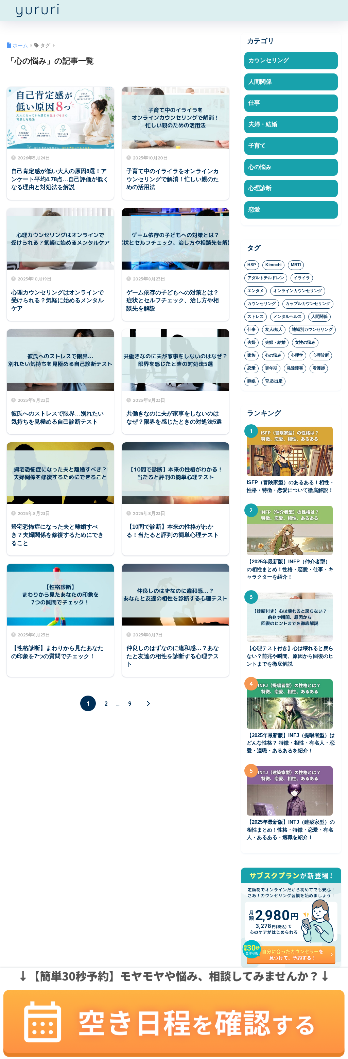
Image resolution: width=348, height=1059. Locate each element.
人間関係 (260, 82)
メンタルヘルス (287, 316)
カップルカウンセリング (307, 303)
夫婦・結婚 (262, 124)
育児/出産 (273, 381)
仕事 (254, 103)
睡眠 (251, 381)
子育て (257, 145)
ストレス (255, 316)
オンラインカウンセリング (297, 290)
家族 (251, 355)
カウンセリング (268, 60)
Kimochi (273, 264)
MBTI (296, 264)
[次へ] (148, 703)
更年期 (271, 368)
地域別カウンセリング (312, 329)
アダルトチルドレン (265, 277)
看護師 (319, 368)
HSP (251, 264)
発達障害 (295, 368)
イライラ (302, 277)
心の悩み (260, 167)
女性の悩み (305, 342)
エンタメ (255, 290)
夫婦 (251, 342)
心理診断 (260, 188)
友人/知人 (273, 329)
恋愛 (254, 209)
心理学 (297, 355)
